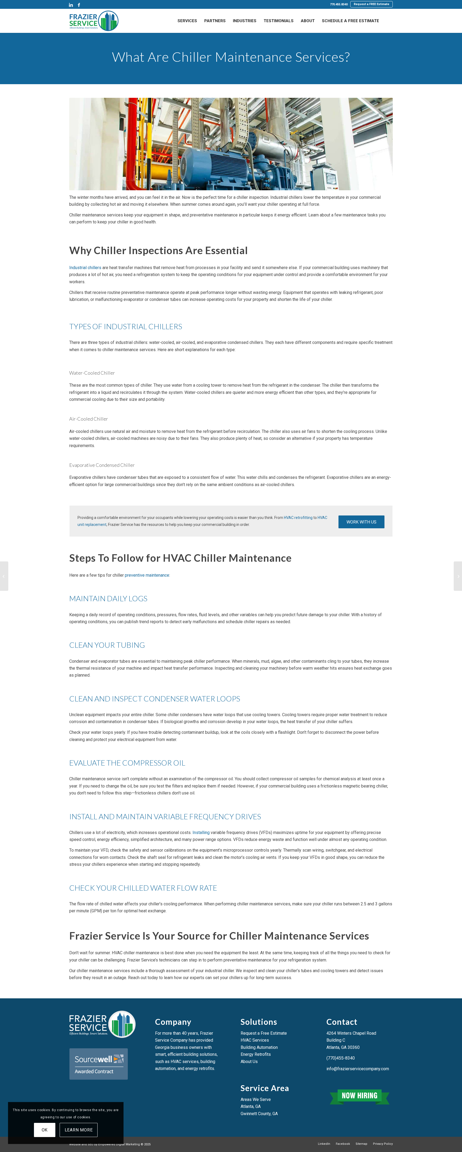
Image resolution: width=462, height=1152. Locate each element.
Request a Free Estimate (264, 1033)
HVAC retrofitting (298, 517)
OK (45, 1129)
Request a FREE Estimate (371, 4)
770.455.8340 (339, 4)
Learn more (79, 1129)
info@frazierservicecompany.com (357, 1068)
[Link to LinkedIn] (71, 5)
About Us (249, 1061)
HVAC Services (255, 1040)
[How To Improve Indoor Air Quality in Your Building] (4, 576)
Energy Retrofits (256, 1054)
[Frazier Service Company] (93, 21)
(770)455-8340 (340, 1058)
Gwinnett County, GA (259, 1113)
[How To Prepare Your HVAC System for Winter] (458, 576)
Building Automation (259, 1047)
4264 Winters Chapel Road (351, 1033)
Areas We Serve (256, 1099)
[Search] (388, 21)
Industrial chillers (85, 267)
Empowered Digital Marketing (119, 1144)
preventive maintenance (147, 575)
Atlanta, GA (251, 1106)
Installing (201, 832)
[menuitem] (338, 4)
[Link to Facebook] (79, 5)
